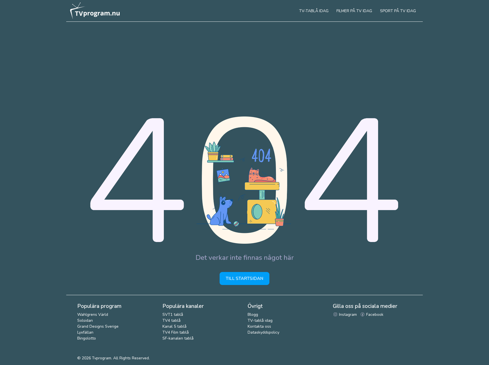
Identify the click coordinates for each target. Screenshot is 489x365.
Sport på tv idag (398, 11)
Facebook (374, 314)
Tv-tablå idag (314, 11)
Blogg (253, 314)
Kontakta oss (259, 326)
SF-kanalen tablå (178, 338)
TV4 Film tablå (175, 332)
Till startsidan (244, 278)
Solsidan (85, 320)
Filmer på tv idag (354, 11)
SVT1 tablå (172, 314)
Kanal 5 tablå (174, 326)
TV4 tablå (171, 320)
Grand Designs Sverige (98, 326)
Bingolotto (86, 338)
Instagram (347, 314)
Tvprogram (101, 358)
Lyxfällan (85, 332)
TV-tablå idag (260, 320)
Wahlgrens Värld (92, 314)
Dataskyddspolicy (263, 332)
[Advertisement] (244, 64)
